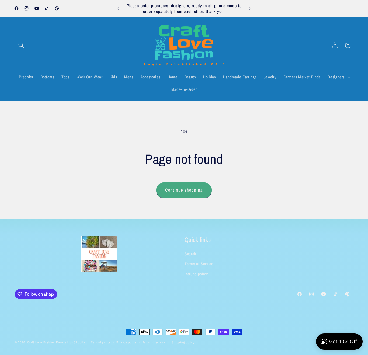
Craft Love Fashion (41, 342)
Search (190, 254)
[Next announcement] (250, 8)
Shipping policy (183, 342)
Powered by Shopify (70, 342)
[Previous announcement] (118, 8)
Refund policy (196, 274)
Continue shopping (184, 190)
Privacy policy (126, 342)
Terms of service (154, 342)
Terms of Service (199, 264)
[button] (21, 45)
